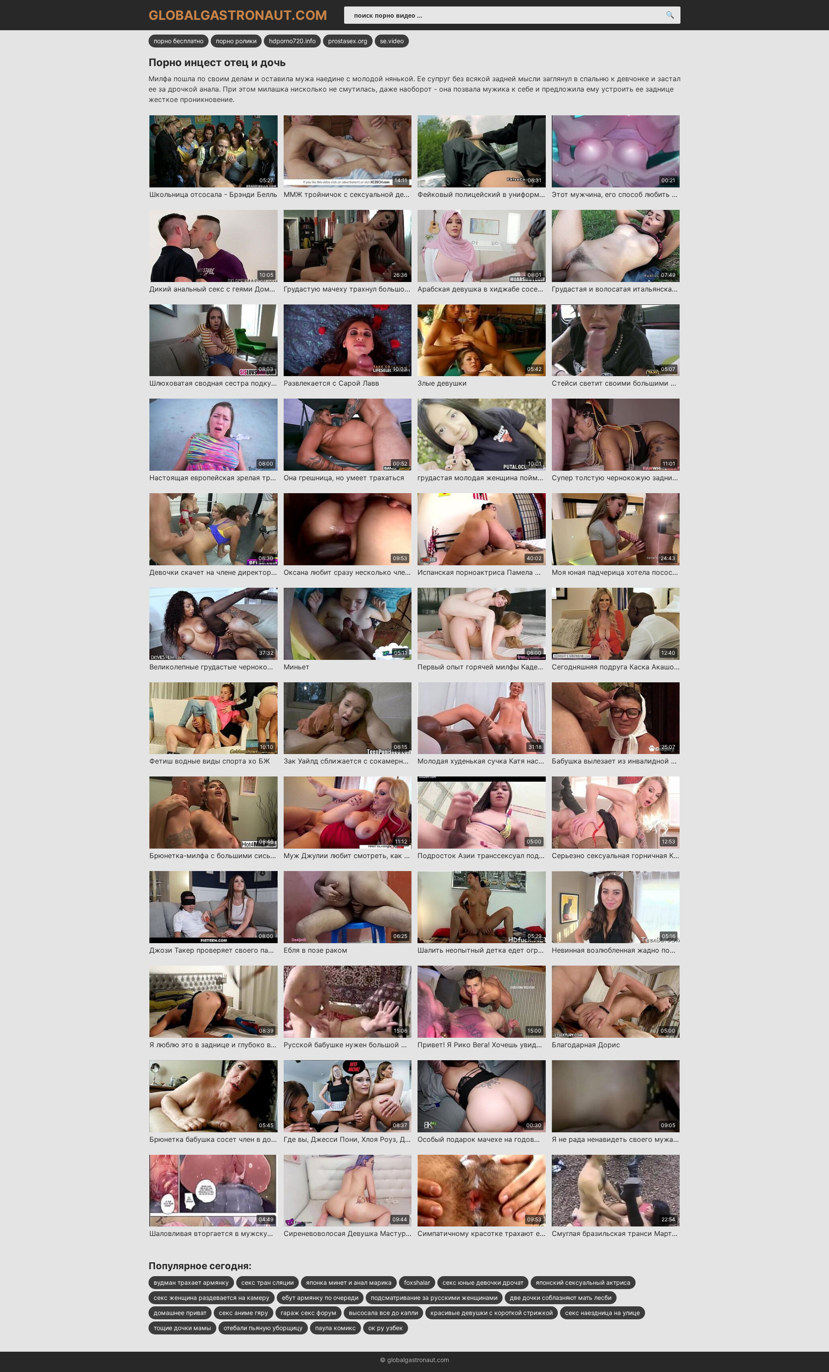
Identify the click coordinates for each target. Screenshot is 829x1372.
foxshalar (417, 1282)
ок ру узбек (385, 1327)
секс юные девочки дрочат (483, 1282)
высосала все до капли (383, 1312)
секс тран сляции (267, 1282)
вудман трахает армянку (191, 1282)
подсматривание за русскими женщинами (434, 1297)
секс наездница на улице (602, 1312)
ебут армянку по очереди (320, 1297)
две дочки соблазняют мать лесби (560, 1297)
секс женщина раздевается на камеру (211, 1297)
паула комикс (335, 1327)
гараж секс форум (308, 1312)
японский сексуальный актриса (583, 1282)
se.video (392, 40)
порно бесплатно (178, 40)
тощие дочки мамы (182, 1327)
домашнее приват (180, 1312)
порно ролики (236, 40)
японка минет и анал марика (349, 1282)
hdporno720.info (292, 40)
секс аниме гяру (243, 1312)
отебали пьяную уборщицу (263, 1327)
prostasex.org (347, 40)
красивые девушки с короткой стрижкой (491, 1312)
